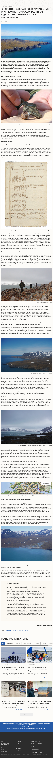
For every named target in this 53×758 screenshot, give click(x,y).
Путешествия (4, 751)
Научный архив (19, 746)
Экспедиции (18, 741)
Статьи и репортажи (8, 6)
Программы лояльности (36, 745)
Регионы (3, 746)
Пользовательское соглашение (35, 750)
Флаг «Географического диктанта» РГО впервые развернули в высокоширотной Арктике (13, 669)
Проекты (3, 749)
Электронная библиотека (21, 752)
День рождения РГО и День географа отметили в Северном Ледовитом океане (38, 669)
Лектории (18, 743)
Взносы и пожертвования (36, 743)
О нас (2, 741)
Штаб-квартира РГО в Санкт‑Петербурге (5, 744)
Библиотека (18, 750)
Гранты (2, 747)
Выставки (18, 745)
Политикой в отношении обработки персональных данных (34, 728)
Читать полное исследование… (14, 618)
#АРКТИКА (15, 630)
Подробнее (19, 677)
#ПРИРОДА (8, 630)
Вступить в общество (35, 741)
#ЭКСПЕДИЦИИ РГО (23, 630)
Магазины (18, 748)
